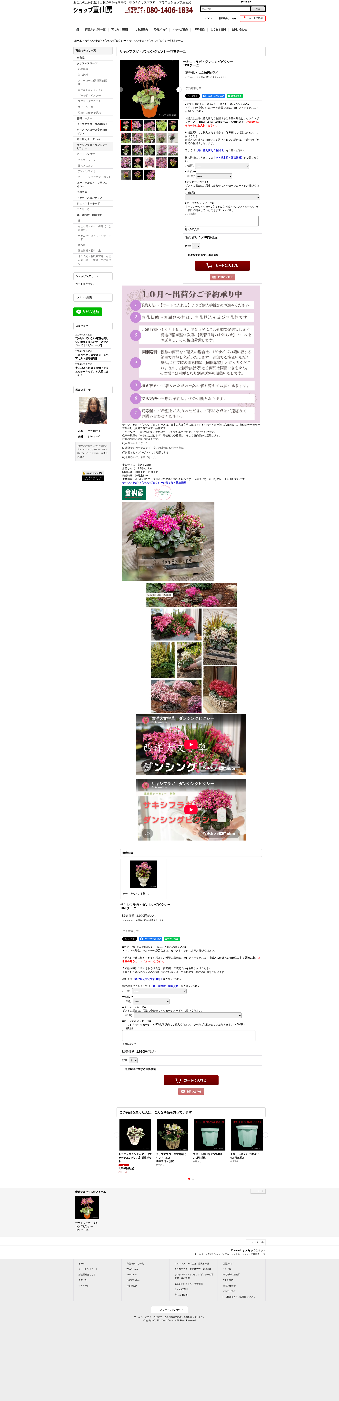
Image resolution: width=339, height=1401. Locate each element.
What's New (132, 1269)
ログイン (208, 18)
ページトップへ (257, 1242)
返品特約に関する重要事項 (203, 254)
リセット (259, 1191)
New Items (132, 1274)
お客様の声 (132, 1285)
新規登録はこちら (227, 18)
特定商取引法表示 (231, 1274)
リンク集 (227, 1269)
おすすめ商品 (133, 1280)
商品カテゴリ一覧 (135, 1263)
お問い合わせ (229, 1285)
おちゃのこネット (255, 1250)
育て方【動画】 (182, 1294)
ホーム (81, 1263)
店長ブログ (228, 1263)
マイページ (83, 1285)
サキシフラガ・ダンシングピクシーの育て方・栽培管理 (194, 1276)
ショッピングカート (88, 1269)
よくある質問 (181, 1289)
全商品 (81, 57)
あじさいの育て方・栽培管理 (189, 1284)
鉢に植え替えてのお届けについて (239, 1296)
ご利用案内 (228, 1280)
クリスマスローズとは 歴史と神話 (192, 1263)
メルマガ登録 (84, 297)
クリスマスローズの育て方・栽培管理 (193, 1269)
